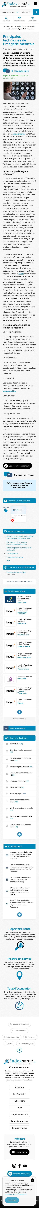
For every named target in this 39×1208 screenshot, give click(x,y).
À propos (19, 1087)
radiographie (19, 134)
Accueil (17, 26)
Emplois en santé (19, 1114)
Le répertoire (19, 1094)
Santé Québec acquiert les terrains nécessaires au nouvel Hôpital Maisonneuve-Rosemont (21, 903)
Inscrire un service (21, 1173)
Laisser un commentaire (19, 466)
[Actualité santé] (19, 914)
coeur (21, 273)
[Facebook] (20, 1166)
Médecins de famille (21, 1024)
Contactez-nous (19, 1128)
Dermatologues (27, 1043)
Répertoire (6, 21)
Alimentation (16, 744)
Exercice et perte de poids (21, 767)
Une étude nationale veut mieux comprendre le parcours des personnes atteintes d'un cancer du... (21, 868)
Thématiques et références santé (20, 801)
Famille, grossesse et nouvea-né (21, 774)
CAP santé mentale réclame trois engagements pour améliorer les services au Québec (20, 891)
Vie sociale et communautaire (21, 817)
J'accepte (12, 1200)
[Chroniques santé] (19, 834)
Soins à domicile (12, 1037)
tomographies (9, 391)
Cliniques (31, 1037)
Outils (19, 1107)
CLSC (10, 1043)
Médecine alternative (19, 781)
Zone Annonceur (19, 1121)
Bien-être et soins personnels (21, 751)
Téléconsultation (17, 728)
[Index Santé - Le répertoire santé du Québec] (16, 4)
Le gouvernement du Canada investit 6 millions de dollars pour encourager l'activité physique (21, 855)
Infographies (32, 21)
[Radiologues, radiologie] (19, 712)
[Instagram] (14, 1166)
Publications (19, 1100)
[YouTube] (25, 1166)
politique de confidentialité (16, 1194)
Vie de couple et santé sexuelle (21, 809)
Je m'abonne (21, 1152)
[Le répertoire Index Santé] (18, 510)
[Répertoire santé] (19, 1050)
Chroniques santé (28, 26)
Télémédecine (20, 1031)
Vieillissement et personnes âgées (20, 826)
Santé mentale (17, 787)
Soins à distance (19, 21)
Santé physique (18, 793)
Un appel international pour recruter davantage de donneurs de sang (20, 879)
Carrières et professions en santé (19, 49)
